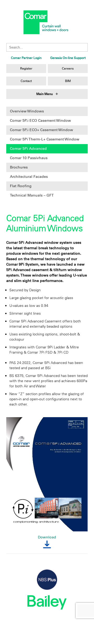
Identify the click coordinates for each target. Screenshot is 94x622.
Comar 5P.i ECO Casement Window (40, 120)
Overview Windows (27, 111)
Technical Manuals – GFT (32, 195)
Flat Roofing (21, 186)
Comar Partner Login (26, 58)
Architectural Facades (29, 176)
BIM (68, 81)
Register (26, 68)
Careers (68, 68)
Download (47, 537)
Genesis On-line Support (68, 58)
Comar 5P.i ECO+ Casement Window (41, 130)
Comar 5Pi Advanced (28, 148)
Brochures (19, 167)
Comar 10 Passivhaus (29, 158)
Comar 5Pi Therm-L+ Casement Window (44, 139)
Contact (26, 81)
